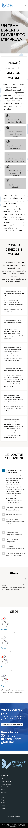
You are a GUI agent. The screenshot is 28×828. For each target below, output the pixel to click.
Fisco (18, 584)
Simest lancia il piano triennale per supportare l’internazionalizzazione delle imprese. (13, 588)
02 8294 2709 (14, 825)
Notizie (20, 584)
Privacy (19, 825)
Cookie (23, 825)
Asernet (16, 826)
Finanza (15, 584)
